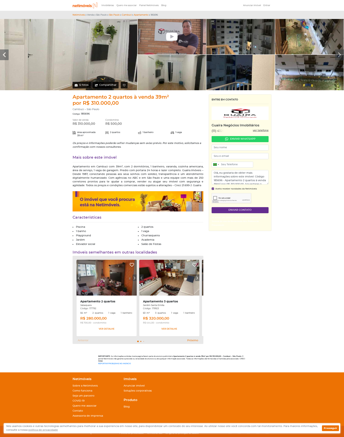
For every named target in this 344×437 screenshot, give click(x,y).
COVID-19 (79, 401)
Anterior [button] (83, 340)
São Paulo (114, 15)
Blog (163, 5)
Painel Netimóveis (149, 5)
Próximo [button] (192, 340)
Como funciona (82, 391)
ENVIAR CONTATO (240, 210)
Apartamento (141, 15)
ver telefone (261, 130)
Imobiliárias (107, 5)
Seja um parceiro (83, 396)
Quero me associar (126, 5)
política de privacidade (43, 430)
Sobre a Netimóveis (85, 386)
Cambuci (127, 15)
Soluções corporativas (138, 391)
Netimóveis (79, 15)
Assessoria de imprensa (88, 416)
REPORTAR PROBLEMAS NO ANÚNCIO (114, 363)
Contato (78, 411)
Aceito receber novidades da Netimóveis (236, 189)
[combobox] (216, 165)
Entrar (266, 5)
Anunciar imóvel (252, 5)
